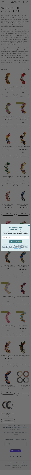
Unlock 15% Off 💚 (15, 241)
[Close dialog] (29, 225)
